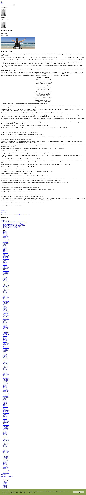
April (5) (5, 340)
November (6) (6, 410)
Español (5, 482)
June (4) (5, 307)
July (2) (4, 261)
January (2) (5, 253)
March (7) (5, 404)
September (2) (6, 259)
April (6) (5, 325)
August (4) (5, 304)
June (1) (5, 231)
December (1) (6, 255)
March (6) (5, 389)
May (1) (5, 232)
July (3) (4, 245)
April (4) (5, 295)
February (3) (6, 267)
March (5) (5, 310)
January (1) (5, 237)
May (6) (5, 355)
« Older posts (10, 476)
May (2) (5, 263)
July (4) (4, 291)
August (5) (5, 320)
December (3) (6, 393)
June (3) (5, 262)
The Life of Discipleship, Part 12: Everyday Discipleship (15, 221)
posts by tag (3, 474)
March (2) (5, 235)
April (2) (5, 249)
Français (5, 487)
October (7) (5, 364)
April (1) (5, 233)
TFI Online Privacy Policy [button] (17, 492)
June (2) (5, 277)
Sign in (2, 2)
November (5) (6, 379)
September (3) (6, 243)
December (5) (6, 331)
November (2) (6, 256)
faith (1, 214)
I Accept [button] (78, 492)
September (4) (6, 381)
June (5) (5, 322)
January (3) (5, 268)
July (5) (4, 321)
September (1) (6, 428)
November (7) (6, 456)
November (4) (6, 302)
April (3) (5, 265)
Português (5, 485)
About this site (6, 478)
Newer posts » (4, 476)
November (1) (6, 241)
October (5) (5, 333)
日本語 (4, 483)
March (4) (5, 326)
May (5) (5, 324)
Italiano (4, 486)
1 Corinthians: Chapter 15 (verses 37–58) (12, 226)
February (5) (6, 358)
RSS (4, 481)
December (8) (6, 409)
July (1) (4, 275)
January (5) (5, 313)
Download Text (4, 210)
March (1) (5, 266)
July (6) (4, 337)
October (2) (5, 242)
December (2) (6, 239)
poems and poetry (19, 214)
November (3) (6, 286)
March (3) (5, 280)
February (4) (6, 312)
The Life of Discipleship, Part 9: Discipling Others (14, 225)
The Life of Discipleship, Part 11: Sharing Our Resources (15, 223)
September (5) (6, 319)
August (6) (5, 383)
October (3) (5, 257)
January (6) (5, 360)
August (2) (5, 260)
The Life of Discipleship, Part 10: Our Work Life (13, 224)
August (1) (5, 244)
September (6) (6, 366)
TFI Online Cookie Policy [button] (30, 492)
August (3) (5, 290)
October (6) (5, 441)
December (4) (6, 315)
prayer (24, 214)
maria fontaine (6, 214)
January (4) (5, 328)
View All (2, 220)
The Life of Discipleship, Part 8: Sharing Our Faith (14, 227)
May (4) (5, 293)
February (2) (6, 236)
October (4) (5, 287)
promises (28, 214)
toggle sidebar (4, 7)
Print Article (3, 212)
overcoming (12, 214)
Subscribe (5, 480)
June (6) (5, 432)
